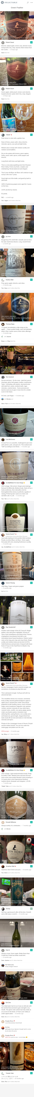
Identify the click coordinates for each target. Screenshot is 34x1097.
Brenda (9, 399)
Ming (5, 734)
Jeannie (9, 336)
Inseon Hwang (10, 583)
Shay (8, 341)
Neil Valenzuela (9, 964)
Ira (2, 591)
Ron (6, 1081)
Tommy (8, 908)
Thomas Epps (10, 324)
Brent (5, 872)
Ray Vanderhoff (10, 627)
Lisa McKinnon (10, 439)
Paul (6, 403)
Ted (5, 498)
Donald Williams (11, 822)
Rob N (8, 950)
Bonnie (8, 829)
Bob (7, 786)
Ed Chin (8, 1002)
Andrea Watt (9, 280)
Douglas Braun (9, 1021)
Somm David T (10, 534)
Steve (3, 403)
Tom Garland (10, 377)
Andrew (7, 960)
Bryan (3, 341)
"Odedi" (8, 135)
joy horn (8, 236)
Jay (2, 547)
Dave (2, 52)
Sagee (6, 200)
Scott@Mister (7, 547)
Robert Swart (10, 42)
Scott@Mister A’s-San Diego (14, 483)
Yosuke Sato (10, 1073)
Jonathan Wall (10, 866)
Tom (2, 200)
